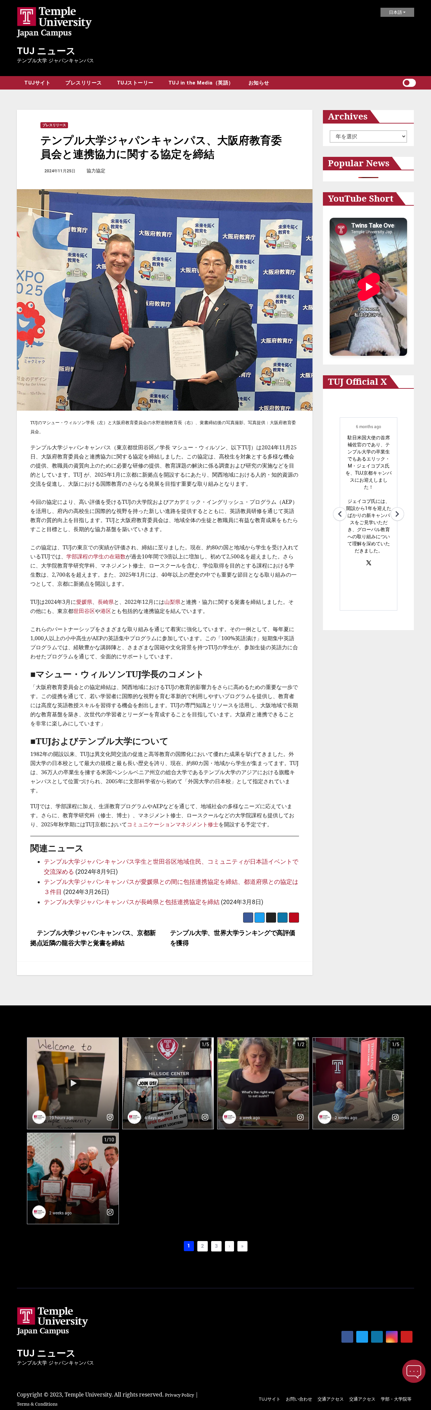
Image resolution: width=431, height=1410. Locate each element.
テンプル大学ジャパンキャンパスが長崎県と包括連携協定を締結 (132, 901)
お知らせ (258, 83)
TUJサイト (37, 83)
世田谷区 (84, 611)
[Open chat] (414, 1371)
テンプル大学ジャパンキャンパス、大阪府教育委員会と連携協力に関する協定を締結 (161, 147)
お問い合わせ (299, 1399)
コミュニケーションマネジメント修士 (173, 824)
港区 (105, 611)
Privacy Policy (179, 1395)
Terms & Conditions (37, 1404)
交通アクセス (331, 1399)
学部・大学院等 (396, 1399)
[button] (397, 82)
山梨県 (172, 602)
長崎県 (106, 602)
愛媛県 (84, 602)
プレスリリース (83, 83)
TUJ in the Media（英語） (201, 83)
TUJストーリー (135, 83)
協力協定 (96, 170)
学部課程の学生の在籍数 (96, 556)
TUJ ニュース (46, 51)
